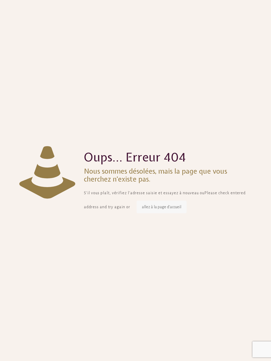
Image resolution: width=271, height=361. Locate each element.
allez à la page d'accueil (161, 207)
